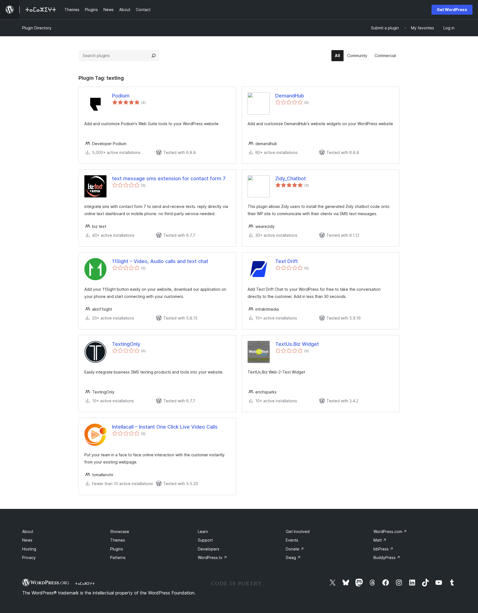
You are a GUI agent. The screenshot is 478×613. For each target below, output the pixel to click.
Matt (379, 540)
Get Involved (298, 531)
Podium (120, 96)
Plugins (116, 549)
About (27, 531)
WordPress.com (390, 531)
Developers (208, 549)
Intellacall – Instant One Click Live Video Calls (165, 427)
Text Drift (286, 261)
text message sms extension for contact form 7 (169, 178)
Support (205, 540)
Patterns (118, 557)
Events (292, 540)
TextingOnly (126, 344)
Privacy (29, 557)
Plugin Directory (36, 27)
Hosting (29, 549)
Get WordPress (452, 9)
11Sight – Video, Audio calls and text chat (160, 261)
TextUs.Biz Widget (297, 344)
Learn (203, 531)
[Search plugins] (153, 55)
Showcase (119, 531)
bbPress (383, 549)
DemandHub (289, 96)
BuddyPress (386, 557)
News (27, 540)
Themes (117, 540)
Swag (293, 557)
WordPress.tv (212, 557)
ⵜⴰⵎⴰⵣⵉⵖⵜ (85, 583)
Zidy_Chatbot (290, 178)
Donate (295, 549)
